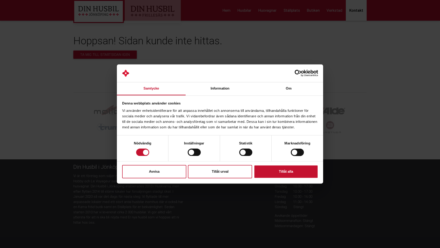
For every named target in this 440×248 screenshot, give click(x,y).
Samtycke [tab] (151, 88)
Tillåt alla (286, 171)
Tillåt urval (220, 171)
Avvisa (154, 171)
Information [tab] (220, 88)
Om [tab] (289, 88)
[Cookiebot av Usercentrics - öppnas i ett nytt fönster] (298, 73)
